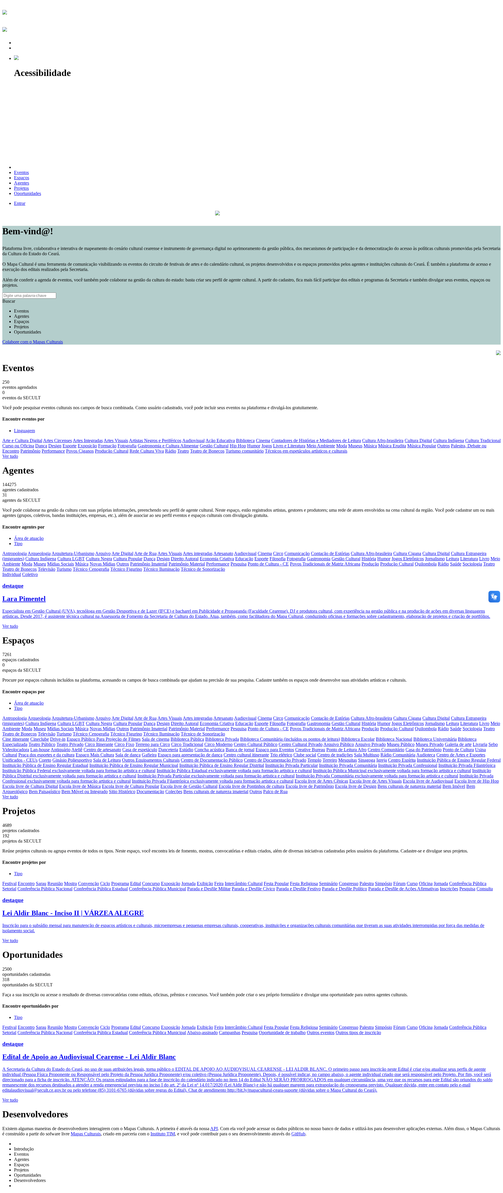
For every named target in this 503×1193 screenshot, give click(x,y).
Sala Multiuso (366, 754)
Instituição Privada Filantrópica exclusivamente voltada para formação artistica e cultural (212, 781)
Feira (219, 883)
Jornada (188, 883)
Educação (244, 558)
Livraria (480, 744)
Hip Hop (238, 445)
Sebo (493, 744)
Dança (41, 445)
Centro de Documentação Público (212, 760)
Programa (120, 883)
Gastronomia (318, 558)
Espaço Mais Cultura (95, 754)
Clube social (304, 754)
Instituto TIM (162, 1133)
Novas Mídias (102, 563)
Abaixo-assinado (202, 1032)
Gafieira (149, 754)
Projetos (21, 326)
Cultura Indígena (448, 440)
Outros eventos (320, 1032)
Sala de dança (128, 754)
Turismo (64, 569)
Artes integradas (197, 553)
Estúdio (186, 749)
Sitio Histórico (122, 791)
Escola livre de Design (355, 786)
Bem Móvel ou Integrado (84, 791)
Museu (39, 563)
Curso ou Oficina (18, 445)
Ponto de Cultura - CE (268, 563)
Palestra (366, 883)
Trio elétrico (281, 754)
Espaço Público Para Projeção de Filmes (104, 739)
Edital (135, 883)
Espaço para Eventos (275, 749)
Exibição (205, 883)
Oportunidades (27, 331)
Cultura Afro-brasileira (382, 440)
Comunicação (297, 553)
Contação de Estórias (330, 553)
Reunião (55, 883)
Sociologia (472, 563)
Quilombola (426, 563)
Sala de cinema (155, 739)
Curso (412, 883)
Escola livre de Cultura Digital (30, 786)
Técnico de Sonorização (203, 569)
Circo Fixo (124, 744)
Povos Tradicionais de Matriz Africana (325, 563)
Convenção (88, 883)
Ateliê (76, 749)
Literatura (469, 558)
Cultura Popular (127, 558)
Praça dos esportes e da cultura (46, 754)
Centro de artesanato (102, 749)
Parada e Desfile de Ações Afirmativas (403, 888)
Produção (370, 563)
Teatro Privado (70, 744)
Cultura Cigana (407, 553)
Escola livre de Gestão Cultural (188, 786)
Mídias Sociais (60, 563)
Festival (9, 883)
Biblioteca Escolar (358, 739)
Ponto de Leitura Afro (346, 749)
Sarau (41, 883)
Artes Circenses (57, 440)
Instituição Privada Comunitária (348, 765)
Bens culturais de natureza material (409, 786)
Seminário (328, 883)
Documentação (150, 791)
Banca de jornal (240, 749)
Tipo (18, 543)
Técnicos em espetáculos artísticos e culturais (306, 451)
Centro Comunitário (386, 749)
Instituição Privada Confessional (407, 765)
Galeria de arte (458, 744)
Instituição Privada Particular (291, 765)
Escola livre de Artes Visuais (375, 781)
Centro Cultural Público (255, 744)
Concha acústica (209, 749)
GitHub (298, 1133)
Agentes (21, 316)
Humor (253, 445)
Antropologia (14, 553)
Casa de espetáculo (139, 749)
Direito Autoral (185, 558)
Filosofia (278, 558)
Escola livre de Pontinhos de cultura (251, 786)
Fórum (399, 883)
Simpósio (383, 883)
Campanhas (229, 1032)
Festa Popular (276, 883)
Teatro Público (42, 744)
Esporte (70, 445)
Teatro (183, 451)
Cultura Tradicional (483, 440)
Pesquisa (239, 563)
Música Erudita (392, 445)
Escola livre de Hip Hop (476, 781)
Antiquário (60, 749)
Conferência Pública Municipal (157, 888)
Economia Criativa (217, 558)
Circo (278, 553)
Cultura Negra (99, 558)
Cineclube (39, 739)
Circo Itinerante (99, 744)
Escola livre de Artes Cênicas (321, 781)
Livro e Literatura (289, 445)
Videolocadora (15, 749)
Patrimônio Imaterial (148, 563)
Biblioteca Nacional (394, 739)
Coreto (45, 760)
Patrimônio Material (187, 563)
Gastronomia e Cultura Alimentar (168, 445)
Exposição (87, 445)
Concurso (151, 883)
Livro (484, 558)
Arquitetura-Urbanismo (73, 553)
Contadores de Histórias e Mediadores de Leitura (316, 440)
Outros (443, 445)
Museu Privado (430, 744)
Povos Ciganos (80, 451)
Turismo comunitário (245, 451)
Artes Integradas (88, 440)
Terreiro (330, 760)
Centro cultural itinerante (246, 754)
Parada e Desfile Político (344, 888)
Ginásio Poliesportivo (72, 760)
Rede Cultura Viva (147, 451)
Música (370, 445)
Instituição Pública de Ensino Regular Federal (459, 760)
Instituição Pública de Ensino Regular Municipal (133, 765)
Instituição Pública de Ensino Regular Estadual (45, 765)
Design (54, 445)
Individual (11, 574)
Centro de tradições (335, 754)
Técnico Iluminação (161, 569)
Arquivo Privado (370, 744)
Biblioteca (245, 440)
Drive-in (57, 739)
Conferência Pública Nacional (44, 888)
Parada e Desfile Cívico (253, 888)
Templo (314, 760)
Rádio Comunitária (397, 754)
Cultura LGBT (71, 558)
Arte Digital (122, 553)
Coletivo (30, 574)
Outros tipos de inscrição (358, 1032)
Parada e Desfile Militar (209, 888)
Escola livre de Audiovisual (428, 781)
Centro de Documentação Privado (275, 760)
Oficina (426, 883)
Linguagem (24, 430)
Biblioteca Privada (222, 739)
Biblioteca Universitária (435, 739)
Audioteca (425, 754)
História (369, 558)
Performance (53, 451)
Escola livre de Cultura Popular (130, 786)
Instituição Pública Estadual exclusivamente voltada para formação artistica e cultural (234, 770)
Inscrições (449, 888)
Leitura (452, 558)
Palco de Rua (275, 791)
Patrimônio (30, 451)
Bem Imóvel (453, 786)
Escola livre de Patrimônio (310, 786)
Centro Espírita (402, 760)
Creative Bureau (310, 749)
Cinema (263, 440)
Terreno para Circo (152, 744)
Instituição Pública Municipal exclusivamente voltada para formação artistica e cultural (392, 770)
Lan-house (40, 749)
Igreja (381, 760)
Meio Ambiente (321, 445)
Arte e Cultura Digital (22, 440)
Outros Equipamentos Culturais (151, 760)
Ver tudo (10, 456)
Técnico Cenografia (91, 569)
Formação (107, 445)
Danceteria (168, 749)
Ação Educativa (220, 440)
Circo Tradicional (187, 744)
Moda (341, 445)
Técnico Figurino (126, 569)
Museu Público (401, 744)
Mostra (70, 883)
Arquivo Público (338, 744)
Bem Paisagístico (44, 791)
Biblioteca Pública (187, 739)
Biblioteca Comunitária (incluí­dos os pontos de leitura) (290, 739)
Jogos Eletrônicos (408, 558)
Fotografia (127, 445)
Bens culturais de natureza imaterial (215, 791)
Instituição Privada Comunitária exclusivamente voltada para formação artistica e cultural (377, 775)
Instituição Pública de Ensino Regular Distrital (221, 765)
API (214, 1128)
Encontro (26, 883)
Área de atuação (29, 538)
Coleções (173, 791)
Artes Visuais (116, 440)
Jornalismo (435, 558)
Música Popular (421, 445)
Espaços (21, 321)
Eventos (21, 311)
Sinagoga (366, 760)
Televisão (46, 569)
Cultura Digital (418, 440)
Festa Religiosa (304, 883)
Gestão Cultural (214, 445)
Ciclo (105, 883)
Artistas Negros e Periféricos (155, 440)
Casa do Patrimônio (423, 749)
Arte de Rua (145, 553)
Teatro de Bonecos (207, 451)
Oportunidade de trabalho (282, 1032)
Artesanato (223, 553)
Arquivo (103, 553)
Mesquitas (347, 760)
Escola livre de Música (80, 786)
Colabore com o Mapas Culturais (32, 341)
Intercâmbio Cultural (244, 883)
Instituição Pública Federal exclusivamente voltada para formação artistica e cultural (78, 770)
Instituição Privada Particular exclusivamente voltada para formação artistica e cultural (216, 775)
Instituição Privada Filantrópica (466, 765)
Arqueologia (39, 553)
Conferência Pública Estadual (101, 888)
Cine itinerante (15, 739)
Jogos (266, 445)
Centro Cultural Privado (301, 744)
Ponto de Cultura (458, 749)
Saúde (455, 563)
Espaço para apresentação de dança (190, 754)
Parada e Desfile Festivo (298, 888)
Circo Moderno (218, 744)
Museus (355, 445)
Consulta (485, 888)
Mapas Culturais (86, 1133)
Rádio (170, 451)
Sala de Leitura (107, 760)
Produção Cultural (111, 451)
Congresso (348, 883)
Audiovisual (193, 440)
